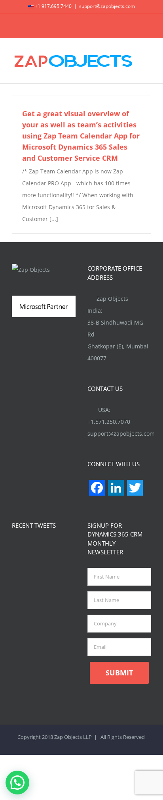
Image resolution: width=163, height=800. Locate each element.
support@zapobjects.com (107, 6)
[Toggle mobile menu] (148, 60)
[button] (17, 782)
